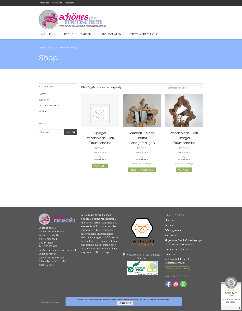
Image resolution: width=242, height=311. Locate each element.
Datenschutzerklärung (177, 249)
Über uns (44, 3)
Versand (169, 226)
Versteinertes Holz (143, 34)
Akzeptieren (125, 302)
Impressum (171, 254)
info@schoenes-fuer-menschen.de (58, 250)
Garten (86, 34)
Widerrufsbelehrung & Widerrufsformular (177, 261)
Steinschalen (111, 34)
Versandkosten (100, 159)
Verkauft (100, 166)
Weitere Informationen (159, 299)
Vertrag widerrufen (177, 269)
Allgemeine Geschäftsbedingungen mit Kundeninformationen (184, 242)
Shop (52, 48)
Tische (68, 34)
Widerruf (69, 3)
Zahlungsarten (173, 231)
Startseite (57, 3)
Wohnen (43, 111)
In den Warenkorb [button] (142, 169)
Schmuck (44, 100)
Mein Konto (171, 236)
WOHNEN (47, 34)
